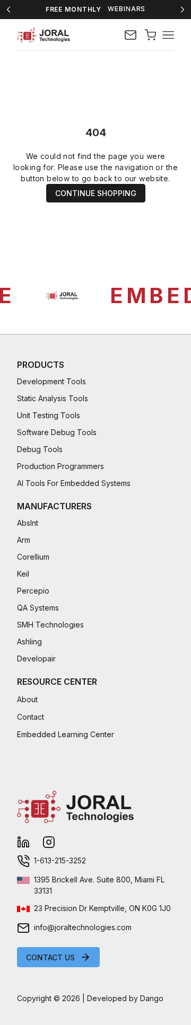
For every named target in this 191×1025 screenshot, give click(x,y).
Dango (151, 998)
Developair (36, 658)
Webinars (126, 9)
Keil (23, 573)
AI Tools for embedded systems (74, 483)
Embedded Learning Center (65, 734)
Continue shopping (95, 193)
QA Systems (38, 607)
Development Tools (51, 381)
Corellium (33, 556)
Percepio (33, 590)
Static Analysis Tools (52, 398)
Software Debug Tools (57, 432)
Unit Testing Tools (48, 415)
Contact (30, 716)
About (27, 699)
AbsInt (27, 522)
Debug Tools (40, 449)
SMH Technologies (50, 624)
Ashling (29, 641)
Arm (23, 539)
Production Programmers (60, 466)
